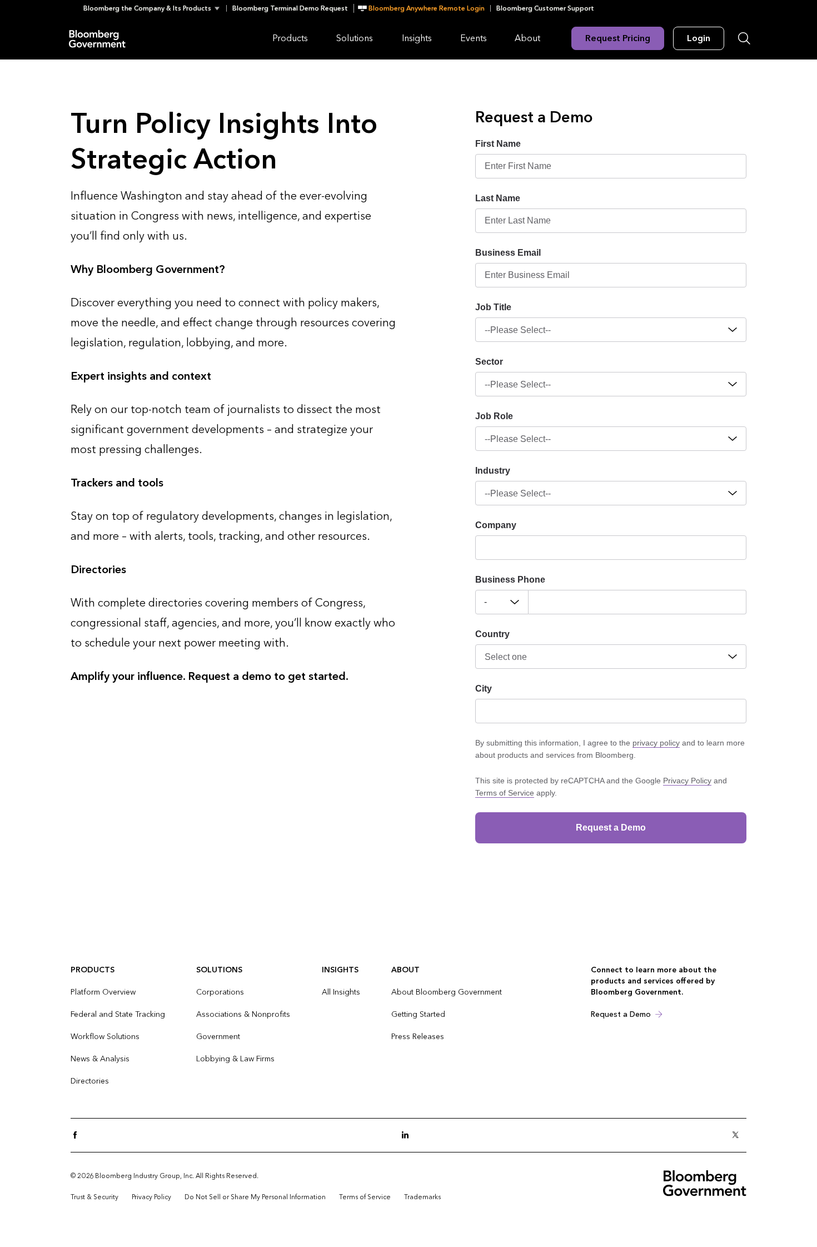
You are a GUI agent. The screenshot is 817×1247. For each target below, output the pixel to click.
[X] (738, 1135)
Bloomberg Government (97, 38)
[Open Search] (744, 38)
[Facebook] (78, 1135)
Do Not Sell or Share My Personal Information (255, 1197)
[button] (154, 8)
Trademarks (422, 1197)
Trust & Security (94, 1197)
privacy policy (656, 742)
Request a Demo (621, 1014)
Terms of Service (504, 792)
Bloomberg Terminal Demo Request (290, 8)
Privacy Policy (687, 780)
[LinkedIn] (408, 1135)
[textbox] (637, 602)
